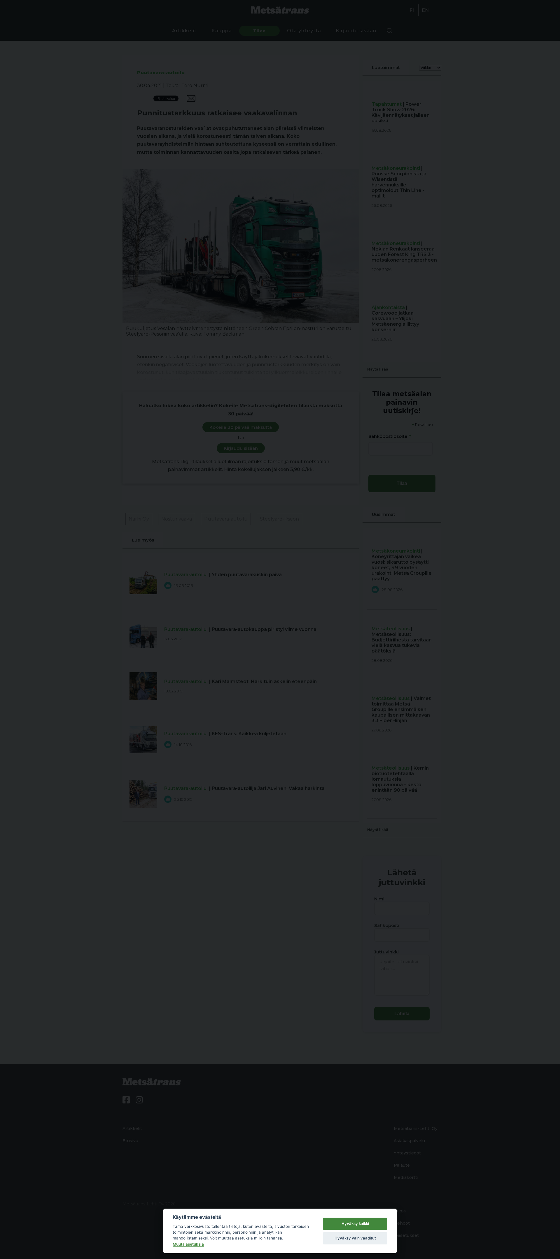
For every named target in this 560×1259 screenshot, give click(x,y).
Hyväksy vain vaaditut (355, 1238)
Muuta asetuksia (188, 1244)
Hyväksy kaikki (355, 1223)
